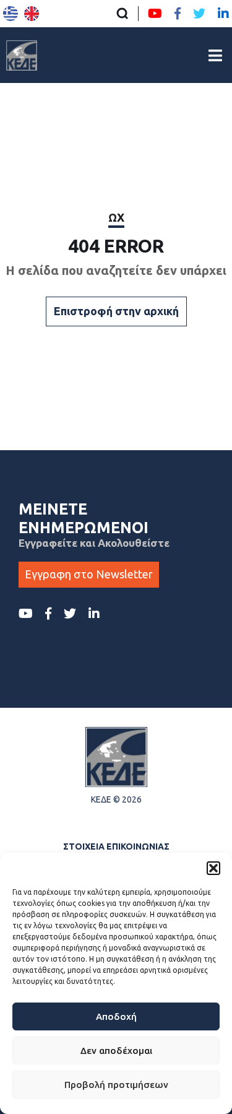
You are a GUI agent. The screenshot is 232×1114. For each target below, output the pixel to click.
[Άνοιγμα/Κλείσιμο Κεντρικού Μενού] (215, 55)
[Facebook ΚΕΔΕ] (177, 13)
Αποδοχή (116, 1016)
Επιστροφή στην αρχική (116, 311)
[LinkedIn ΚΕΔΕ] (223, 13)
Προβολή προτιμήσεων (116, 1084)
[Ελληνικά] (10, 13)
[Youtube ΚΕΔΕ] (155, 13)
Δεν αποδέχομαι (116, 1050)
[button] (213, 868)
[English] (31, 13)
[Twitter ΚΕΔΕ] (199, 13)
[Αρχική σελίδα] (21, 55)
